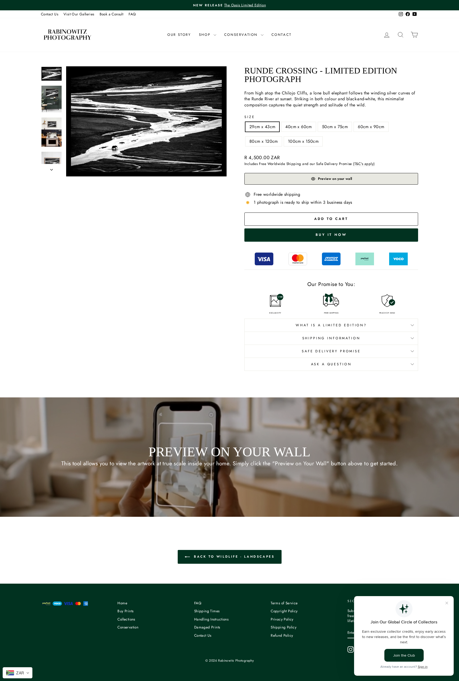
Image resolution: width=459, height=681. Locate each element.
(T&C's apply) (364, 163)
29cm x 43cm (262, 127)
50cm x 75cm (335, 127)
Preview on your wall (335, 178)
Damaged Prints (207, 627)
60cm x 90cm (371, 127)
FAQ (132, 14)
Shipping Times (207, 611)
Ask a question (331, 364)
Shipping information (331, 338)
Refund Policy (282, 635)
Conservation (242, 34)
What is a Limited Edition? (331, 325)
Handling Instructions (211, 619)
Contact (281, 34)
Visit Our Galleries (78, 14)
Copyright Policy (284, 611)
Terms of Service (284, 603)
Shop (205, 34)
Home (122, 603)
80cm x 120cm (263, 141)
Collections (126, 619)
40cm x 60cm (298, 127)
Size (249, 117)
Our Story (179, 34)
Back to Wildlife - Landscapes (233, 556)
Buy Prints (125, 611)
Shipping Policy (283, 627)
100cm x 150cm (303, 141)
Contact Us (49, 14)
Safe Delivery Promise (331, 351)
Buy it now (331, 234)
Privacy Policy (282, 619)
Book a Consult (112, 14)
